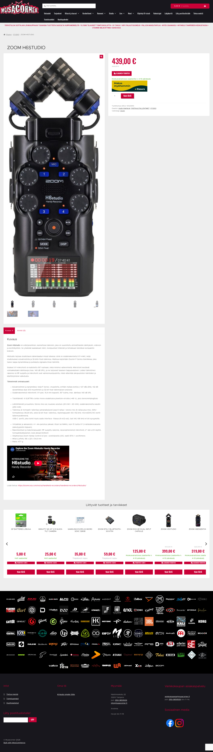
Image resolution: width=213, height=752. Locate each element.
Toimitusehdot (49, 19)
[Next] (205, 544)
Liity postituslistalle (183, 13)
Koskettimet (87, 13)
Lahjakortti (169, 13)
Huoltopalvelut (63, 19)
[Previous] (7, 544)
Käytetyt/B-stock (143, 13)
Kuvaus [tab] (8, 330)
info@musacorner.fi (119, 703)
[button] (101, 56)
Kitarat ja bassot (71, 13)
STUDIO (16, 34)
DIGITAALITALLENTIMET (140, 108)
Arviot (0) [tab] (21, 330)
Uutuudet (47, 13)
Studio (111, 13)
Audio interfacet (124, 108)
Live (120, 13)
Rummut (100, 13)
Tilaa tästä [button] (21, 572)
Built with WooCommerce (14, 743)
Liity (32, 720)
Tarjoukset (58, 13)
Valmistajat (157, 13)
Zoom (122, 111)
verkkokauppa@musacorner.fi (177, 697)
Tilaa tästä (127, 96)
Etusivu (9, 34)
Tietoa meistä (198, 13)
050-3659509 (121, 700)
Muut (130, 13)
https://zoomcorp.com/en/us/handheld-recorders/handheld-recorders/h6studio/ (52, 485)
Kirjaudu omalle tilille (66, 694)
